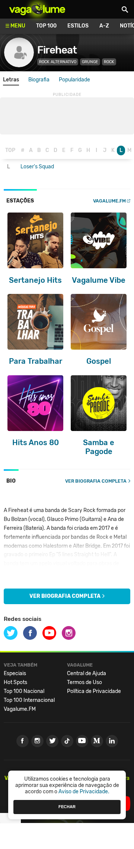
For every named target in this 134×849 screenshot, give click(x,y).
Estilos (78, 26)
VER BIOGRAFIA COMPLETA (96, 481)
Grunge (90, 61)
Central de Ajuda (86, 673)
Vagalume (37, 9)
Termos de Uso (84, 682)
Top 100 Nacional (24, 691)
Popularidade (74, 80)
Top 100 (46, 26)
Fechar (67, 806)
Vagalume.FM (109, 201)
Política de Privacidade (94, 691)
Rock (109, 61)
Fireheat (57, 50)
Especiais (15, 673)
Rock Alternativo (57, 61)
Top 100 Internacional (29, 700)
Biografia (39, 80)
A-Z (104, 26)
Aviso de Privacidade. (83, 791)
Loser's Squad (37, 166)
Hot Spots (15, 682)
